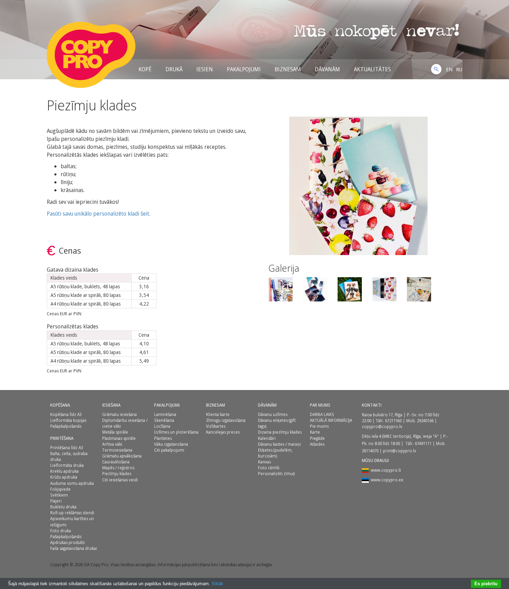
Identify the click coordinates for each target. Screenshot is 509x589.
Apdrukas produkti (67, 542)
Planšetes (163, 438)
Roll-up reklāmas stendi (72, 513)
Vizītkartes (215, 426)
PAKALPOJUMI (167, 405)
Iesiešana (111, 405)
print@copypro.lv (399, 451)
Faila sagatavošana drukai (73, 548)
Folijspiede (60, 489)
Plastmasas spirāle (119, 438)
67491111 (423, 443)
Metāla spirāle (115, 432)
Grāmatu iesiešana (119, 414)
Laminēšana (165, 414)
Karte (315, 432)
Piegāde (317, 438)
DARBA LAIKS (322, 414)
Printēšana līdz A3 (66, 448)
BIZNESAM (215, 405)
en (449, 69)
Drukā (174, 69)
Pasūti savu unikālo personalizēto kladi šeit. (98, 213)
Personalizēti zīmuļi (276, 474)
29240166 (425, 421)
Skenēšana (164, 420)
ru (459, 69)
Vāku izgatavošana (171, 444)
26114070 (370, 451)
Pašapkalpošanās (65, 426)
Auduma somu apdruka (72, 483)
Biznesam (288, 69)
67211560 (393, 421)
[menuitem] (449, 69)
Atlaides (317, 444)
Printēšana (61, 438)
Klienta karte (218, 414)
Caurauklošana (116, 462)
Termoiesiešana (117, 450)
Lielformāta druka (67, 465)
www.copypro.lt (386, 470)
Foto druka (60, 531)
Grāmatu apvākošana (122, 456)
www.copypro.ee (387, 480)
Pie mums (319, 426)
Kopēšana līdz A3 (66, 414)
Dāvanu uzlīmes (272, 414)
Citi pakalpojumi (169, 450)
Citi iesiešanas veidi (120, 480)
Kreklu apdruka (64, 471)
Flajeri (56, 501)
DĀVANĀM (327, 69)
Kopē (145, 69)
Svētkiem (59, 495)
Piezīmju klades (116, 474)
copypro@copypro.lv (382, 426)
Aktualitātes (372, 69)
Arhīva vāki (112, 444)
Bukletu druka (63, 507)
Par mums (320, 405)
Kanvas (264, 462)
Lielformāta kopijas (68, 420)
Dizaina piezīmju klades (280, 432)
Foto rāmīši (268, 468)
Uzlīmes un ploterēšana (176, 432)
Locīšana (162, 426)
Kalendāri (267, 438)
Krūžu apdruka (63, 477)
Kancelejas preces (223, 432)
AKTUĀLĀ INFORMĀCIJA (331, 420)
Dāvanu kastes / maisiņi (279, 444)
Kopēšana (60, 405)
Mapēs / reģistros (118, 468)
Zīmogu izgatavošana (225, 420)
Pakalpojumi (244, 69)
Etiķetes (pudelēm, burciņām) (275, 453)
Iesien (204, 69)
